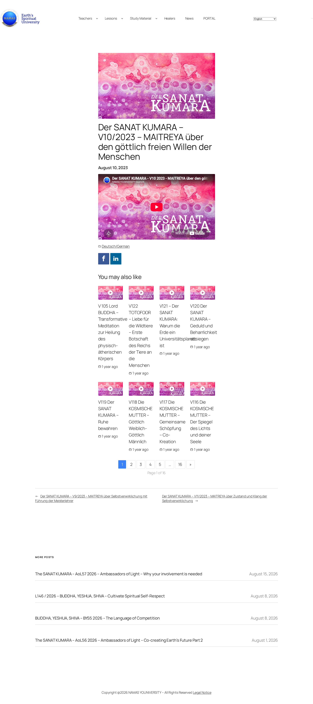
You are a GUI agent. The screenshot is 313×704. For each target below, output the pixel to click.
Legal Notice (202, 692)
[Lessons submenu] (122, 18)
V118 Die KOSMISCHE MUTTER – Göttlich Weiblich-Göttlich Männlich (141, 421)
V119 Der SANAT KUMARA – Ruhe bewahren (108, 415)
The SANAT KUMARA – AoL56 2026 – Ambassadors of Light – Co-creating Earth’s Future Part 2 (119, 640)
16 (180, 464)
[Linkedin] (116, 258)
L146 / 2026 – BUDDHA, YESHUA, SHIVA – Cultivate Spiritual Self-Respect (100, 596)
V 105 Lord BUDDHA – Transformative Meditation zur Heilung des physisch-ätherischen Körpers (113, 332)
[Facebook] (103, 258)
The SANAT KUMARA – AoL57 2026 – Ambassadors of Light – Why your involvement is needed (118, 574)
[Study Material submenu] (156, 18)
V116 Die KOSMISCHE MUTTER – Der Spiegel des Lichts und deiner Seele (202, 421)
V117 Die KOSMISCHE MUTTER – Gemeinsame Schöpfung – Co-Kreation (172, 421)
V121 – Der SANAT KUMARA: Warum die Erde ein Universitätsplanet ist (178, 325)
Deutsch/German (116, 246)
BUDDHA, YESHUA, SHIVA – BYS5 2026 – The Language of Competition (97, 618)
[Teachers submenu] (97, 18)
